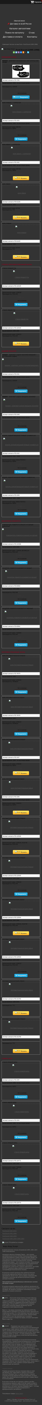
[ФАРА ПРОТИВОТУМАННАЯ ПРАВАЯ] (21, 665)
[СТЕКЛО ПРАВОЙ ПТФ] (21, 277)
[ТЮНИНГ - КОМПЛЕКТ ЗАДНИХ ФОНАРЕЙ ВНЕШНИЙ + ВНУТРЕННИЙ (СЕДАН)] (21, 365)
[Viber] (19, 52)
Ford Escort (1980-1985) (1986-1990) (13, 1239)
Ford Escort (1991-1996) (9, 1233)
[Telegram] (16, 52)
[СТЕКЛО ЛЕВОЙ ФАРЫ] (21, 1111)
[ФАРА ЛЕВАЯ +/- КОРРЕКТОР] (21, 154)
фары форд (19, 1393)
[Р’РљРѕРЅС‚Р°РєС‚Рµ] (21, 52)
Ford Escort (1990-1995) (9, 1236)
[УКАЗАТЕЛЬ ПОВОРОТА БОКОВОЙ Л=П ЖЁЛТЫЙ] (21, 617)
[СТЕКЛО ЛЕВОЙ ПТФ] (21, 319)
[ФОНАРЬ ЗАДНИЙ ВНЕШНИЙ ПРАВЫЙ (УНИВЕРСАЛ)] (21, 444)
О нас (32, 32)
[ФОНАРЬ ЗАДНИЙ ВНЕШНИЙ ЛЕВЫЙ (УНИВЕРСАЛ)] (21, 486)
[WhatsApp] (14, 52)
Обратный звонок (19, 20)
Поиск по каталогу (14, 32)
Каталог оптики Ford (16, 44)
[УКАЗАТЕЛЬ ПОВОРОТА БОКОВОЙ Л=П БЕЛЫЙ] (21, 577)
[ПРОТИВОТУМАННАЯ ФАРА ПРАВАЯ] (21, 827)
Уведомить (23, 97)
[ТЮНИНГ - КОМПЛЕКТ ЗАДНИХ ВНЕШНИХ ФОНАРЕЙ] (21, 406)
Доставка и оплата (13, 36)
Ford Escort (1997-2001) (9, 1231)
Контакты (32, 36)
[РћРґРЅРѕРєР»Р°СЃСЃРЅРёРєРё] (23, 52)
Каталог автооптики (19, 28)
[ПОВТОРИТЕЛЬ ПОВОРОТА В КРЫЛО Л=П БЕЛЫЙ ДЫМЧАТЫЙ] (21, 535)
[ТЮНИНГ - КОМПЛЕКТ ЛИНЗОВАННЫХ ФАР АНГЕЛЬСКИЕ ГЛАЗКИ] (21, 71)
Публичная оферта (21, 1398)
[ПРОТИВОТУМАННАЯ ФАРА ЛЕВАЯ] (21, 909)
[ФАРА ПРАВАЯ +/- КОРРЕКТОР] (21, 112)
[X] (26, 52)
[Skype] (28, 52)
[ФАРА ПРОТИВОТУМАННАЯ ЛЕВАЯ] (21, 707)
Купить (24, 178)
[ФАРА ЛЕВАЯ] (21, 193)
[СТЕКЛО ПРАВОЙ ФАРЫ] (21, 1071)
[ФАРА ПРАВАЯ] (21, 232)
